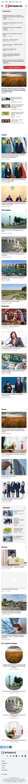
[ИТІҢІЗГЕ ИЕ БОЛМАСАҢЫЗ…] (14, 580)
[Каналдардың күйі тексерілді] (14, 292)
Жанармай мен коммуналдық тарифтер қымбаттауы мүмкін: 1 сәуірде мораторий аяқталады (12, 637)
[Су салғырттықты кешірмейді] (8, 539)
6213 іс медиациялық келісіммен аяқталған (13, 454)
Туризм (3, 280)
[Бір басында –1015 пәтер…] (14, 467)
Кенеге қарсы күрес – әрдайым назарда (12, 44)
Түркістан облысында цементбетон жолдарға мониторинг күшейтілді (11, 54)
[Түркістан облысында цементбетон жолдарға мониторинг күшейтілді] (14, 602)
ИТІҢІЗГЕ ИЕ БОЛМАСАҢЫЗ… (10, 49)
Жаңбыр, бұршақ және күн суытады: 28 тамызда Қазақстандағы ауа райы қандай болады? (13, 17)
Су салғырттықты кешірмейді (18, 537)
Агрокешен (5, 24)
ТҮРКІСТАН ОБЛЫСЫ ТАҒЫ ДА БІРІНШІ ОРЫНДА (17, 106)
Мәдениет (3, 373)
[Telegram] (16, 756)
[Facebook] (7, 756)
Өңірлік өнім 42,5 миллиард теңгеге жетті (13, 22)
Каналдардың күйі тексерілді (10, 301)
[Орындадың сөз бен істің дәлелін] (14, 339)
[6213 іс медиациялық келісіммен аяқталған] (14, 445)
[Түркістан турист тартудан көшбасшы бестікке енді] (14, 268)
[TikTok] (19, 756)
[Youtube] (25, 756)
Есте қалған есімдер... (6, 350)
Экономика (5, 30)
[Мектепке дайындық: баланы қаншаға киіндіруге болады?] (14, 489)
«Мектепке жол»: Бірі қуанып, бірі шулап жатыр (12, 34)
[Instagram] (10, 756)
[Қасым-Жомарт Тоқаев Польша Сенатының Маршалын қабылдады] (14, 170)
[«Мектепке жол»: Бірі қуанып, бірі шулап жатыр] (5, 113)
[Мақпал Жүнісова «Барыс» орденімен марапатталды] (14, 385)
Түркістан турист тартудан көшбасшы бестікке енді (12, 278)
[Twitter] (22, 756)
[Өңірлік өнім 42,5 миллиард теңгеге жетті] (5, 98)
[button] (26, 6)
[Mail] (13, 756)
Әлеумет (5, 19)
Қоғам (3, 761)
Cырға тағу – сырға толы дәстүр (10, 39)
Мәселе (4, 45)
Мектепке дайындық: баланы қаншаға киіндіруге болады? (12, 499)
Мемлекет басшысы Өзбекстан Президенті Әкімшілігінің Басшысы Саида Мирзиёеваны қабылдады (13, 61)
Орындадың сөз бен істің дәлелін (10, 348)
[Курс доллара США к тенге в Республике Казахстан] (4, 2)
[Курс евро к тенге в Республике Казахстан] (11, 2)
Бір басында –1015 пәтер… (8, 476)
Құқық (2, 455)
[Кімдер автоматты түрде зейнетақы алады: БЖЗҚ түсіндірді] (14, 361)
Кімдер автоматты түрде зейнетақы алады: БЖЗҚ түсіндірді (13, 371)
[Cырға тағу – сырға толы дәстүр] (5, 121)
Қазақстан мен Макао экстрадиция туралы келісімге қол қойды (13, 204)
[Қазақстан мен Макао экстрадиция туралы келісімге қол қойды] (14, 194)
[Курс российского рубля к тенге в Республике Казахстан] (18, 2)
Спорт (3, 767)
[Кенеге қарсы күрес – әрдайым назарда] (14, 558)
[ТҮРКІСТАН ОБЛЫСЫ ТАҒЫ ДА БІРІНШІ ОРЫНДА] (5, 106)
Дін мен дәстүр (6, 41)
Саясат (4, 63)
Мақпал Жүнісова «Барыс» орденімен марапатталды (12, 395)
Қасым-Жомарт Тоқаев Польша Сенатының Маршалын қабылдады (13, 180)
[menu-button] (2, 6)
